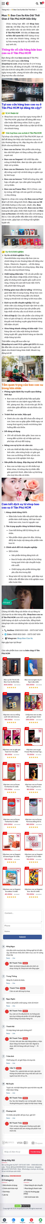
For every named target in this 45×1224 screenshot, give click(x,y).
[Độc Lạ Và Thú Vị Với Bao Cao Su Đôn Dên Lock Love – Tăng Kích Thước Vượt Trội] (12, 667)
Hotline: (12, 1176)
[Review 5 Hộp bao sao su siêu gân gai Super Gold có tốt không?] (33, 702)
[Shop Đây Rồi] (8, 3)
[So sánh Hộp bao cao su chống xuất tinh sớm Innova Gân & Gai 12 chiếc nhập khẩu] (12, 702)
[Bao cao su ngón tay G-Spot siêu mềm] (33, 667)
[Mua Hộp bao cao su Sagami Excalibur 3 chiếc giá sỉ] (12, 876)
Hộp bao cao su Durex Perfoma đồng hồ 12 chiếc (33, 821)
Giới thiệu (6, 1192)
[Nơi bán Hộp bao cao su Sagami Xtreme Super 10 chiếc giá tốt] (12, 841)
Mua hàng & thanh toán (33, 1188)
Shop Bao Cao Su (25, 638)
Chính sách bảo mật (10, 1188)
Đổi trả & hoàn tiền (32, 1197)
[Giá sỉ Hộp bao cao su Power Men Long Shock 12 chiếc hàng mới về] (33, 772)
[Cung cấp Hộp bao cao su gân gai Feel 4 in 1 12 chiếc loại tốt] (12, 737)
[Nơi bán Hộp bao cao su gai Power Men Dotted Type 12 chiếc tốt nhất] (33, 737)
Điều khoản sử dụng (10, 1185)
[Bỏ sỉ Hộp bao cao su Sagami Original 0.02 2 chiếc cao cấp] (33, 841)
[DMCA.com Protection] (22, 1206)
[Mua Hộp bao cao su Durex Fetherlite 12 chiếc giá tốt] (12, 807)
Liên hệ (5, 1195)
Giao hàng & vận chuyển (34, 1185)
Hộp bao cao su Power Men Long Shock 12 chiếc (33, 786)
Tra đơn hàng (35, 1152)
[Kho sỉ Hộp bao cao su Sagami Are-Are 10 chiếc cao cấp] (33, 876)
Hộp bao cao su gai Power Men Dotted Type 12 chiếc (33, 752)
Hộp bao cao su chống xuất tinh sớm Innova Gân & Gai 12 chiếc (11, 717)
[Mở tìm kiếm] (37, 3)
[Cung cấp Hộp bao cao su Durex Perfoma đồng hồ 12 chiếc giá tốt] (33, 807)
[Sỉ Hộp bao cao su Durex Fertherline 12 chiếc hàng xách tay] (12, 772)
